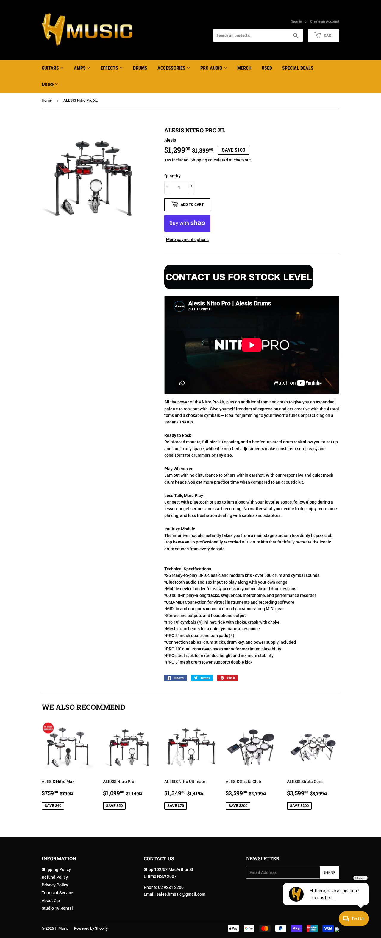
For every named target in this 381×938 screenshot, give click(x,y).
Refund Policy (55, 877)
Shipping (198, 160)
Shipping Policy (56, 869)
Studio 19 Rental (57, 908)
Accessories (172, 68)
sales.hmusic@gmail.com (181, 894)
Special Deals (297, 68)
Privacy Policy (55, 885)
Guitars (51, 68)
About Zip (51, 900)
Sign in (296, 21)
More (48, 84)
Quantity (172, 175)
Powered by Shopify (91, 928)
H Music (62, 928)
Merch (244, 68)
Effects (110, 68)
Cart (328, 35)
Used (267, 68)
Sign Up (329, 872)
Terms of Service (57, 892)
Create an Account (324, 21)
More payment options (187, 239)
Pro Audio (212, 68)
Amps (80, 68)
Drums (140, 68)
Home (47, 100)
